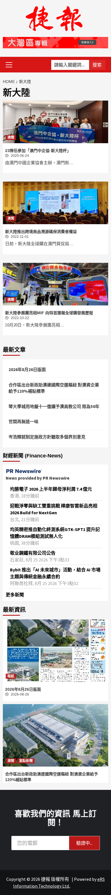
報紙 (10, 676)
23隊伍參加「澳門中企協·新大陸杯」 (38, 150)
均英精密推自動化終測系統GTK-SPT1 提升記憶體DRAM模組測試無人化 (55, 532)
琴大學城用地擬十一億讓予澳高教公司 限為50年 (54, 406)
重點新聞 (26, 761)
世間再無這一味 (23, 421)
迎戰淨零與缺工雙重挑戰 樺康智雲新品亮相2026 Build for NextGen (53, 509)
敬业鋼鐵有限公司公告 (33, 553)
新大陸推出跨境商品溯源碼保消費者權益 (41, 231)
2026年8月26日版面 (27, 369)
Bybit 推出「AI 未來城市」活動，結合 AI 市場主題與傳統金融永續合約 (55, 573)
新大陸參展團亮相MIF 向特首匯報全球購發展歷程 (49, 313)
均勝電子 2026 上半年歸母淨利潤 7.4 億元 (51, 489)
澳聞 (10, 138)
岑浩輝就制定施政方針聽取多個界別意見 (47, 437)
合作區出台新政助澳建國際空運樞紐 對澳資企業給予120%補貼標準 (54, 388)
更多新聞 (15, 595)
